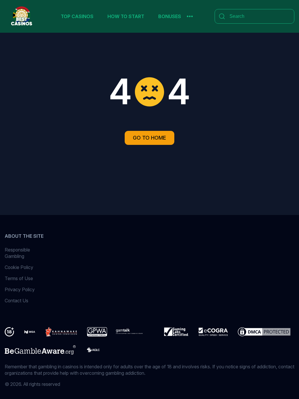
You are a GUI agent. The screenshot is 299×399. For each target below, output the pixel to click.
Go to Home (149, 138)
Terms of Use (19, 278)
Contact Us (16, 300)
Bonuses (169, 16)
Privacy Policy (20, 289)
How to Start (125, 16)
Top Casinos (77, 16)
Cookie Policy (19, 267)
